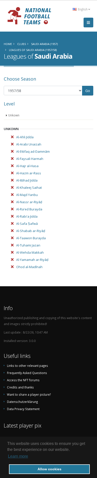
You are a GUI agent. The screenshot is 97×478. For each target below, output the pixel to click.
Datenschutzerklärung (22, 402)
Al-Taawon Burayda (31, 238)
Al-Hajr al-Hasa (27, 166)
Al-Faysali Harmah (29, 158)
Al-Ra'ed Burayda (29, 209)
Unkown (13, 115)
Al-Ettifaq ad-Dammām (33, 151)
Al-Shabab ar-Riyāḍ (30, 231)
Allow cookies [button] (49, 469)
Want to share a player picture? (29, 394)
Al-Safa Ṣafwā (27, 223)
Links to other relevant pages (27, 366)
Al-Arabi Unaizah (28, 144)
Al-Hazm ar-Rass (28, 173)
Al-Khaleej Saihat (29, 187)
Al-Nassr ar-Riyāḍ (29, 202)
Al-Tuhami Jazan (28, 245)
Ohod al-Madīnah (29, 267)
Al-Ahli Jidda (25, 137)
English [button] (82, 9)
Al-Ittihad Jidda (27, 180)
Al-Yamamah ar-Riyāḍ (32, 259)
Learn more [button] (18, 456)
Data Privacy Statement (23, 409)
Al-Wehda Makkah (30, 252)
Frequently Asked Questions (27, 373)
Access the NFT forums (23, 380)
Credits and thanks (20, 387)
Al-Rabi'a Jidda (27, 216)
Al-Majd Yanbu (27, 194)
